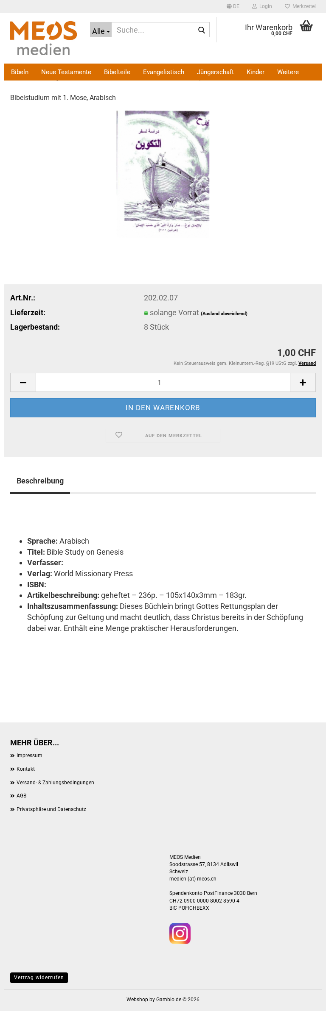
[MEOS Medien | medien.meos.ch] (43, 38)
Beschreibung (40, 480)
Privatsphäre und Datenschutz (51, 809)
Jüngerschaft (215, 72)
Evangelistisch (163, 72)
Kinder (255, 72)
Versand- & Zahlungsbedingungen (55, 783)
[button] (233, 6)
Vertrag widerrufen (39, 977)
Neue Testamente (66, 72)
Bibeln (19, 72)
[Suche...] (202, 30)
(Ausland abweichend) (224, 314)
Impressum (29, 755)
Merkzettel (303, 6)
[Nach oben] (302, 998)
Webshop (137, 1000)
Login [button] (264, 6)
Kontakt (26, 769)
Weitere (288, 72)
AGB (21, 796)
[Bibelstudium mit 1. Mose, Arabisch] (163, 173)
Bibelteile (117, 72)
